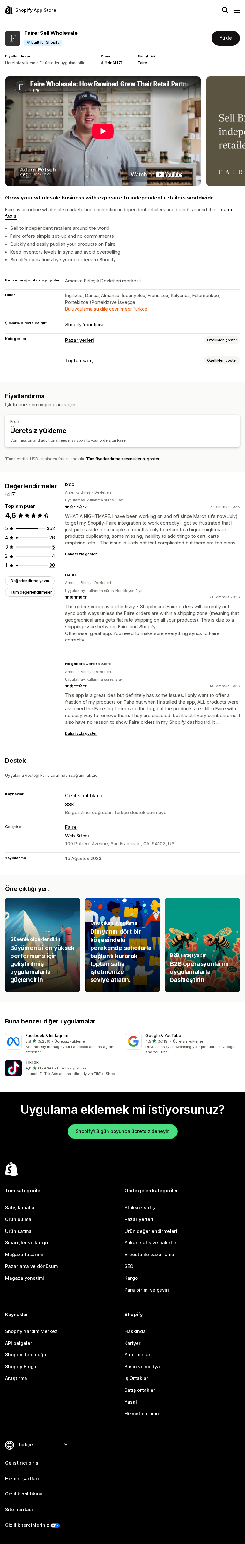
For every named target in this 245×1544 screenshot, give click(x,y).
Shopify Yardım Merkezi (32, 1331)
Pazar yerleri (79, 340)
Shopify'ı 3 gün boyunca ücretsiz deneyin (123, 1131)
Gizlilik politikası (83, 795)
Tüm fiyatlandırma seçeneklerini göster (123, 458)
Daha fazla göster (81, 554)
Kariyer (132, 1343)
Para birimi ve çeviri (146, 1290)
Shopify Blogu (20, 1366)
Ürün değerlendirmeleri (150, 1231)
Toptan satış (79, 360)
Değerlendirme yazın (30, 580)
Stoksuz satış (139, 1207)
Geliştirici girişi (22, 1462)
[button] (62, 1044)
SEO (128, 1266)
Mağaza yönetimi (24, 1278)
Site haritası (19, 1509)
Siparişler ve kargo (26, 1242)
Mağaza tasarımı (24, 1254)
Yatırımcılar (137, 1354)
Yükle (225, 38)
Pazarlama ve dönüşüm (31, 1266)
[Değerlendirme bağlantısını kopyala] (78, 484)
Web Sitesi (77, 835)
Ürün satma (18, 1231)
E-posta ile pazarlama (149, 1254)
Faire (142, 62)
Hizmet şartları (22, 1478)
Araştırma (16, 1378)
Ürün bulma (18, 1219)
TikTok (32, 1062)
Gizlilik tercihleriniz (27, 1525)
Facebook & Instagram (47, 1035)
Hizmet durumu (141, 1413)
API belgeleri (19, 1343)
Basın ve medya (142, 1366)
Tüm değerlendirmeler (31, 592)
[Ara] (225, 10)
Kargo (131, 1278)
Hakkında (135, 1331)
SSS (69, 804)
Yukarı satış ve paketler (151, 1242)
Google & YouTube (163, 1035)
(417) (117, 62)
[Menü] (237, 10)
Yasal (130, 1402)
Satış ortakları (140, 1390)
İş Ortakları (137, 1378)
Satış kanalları (21, 1207)
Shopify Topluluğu (25, 1354)
